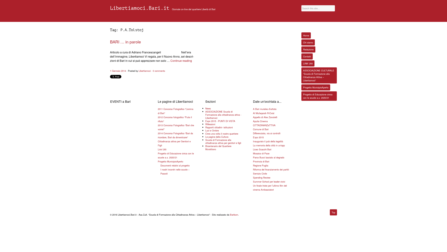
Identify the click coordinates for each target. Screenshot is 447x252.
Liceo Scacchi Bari (262, 149)
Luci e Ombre (212, 130)
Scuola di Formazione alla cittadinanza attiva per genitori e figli (223, 141)
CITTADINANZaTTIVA (264, 125)
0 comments (159, 70)
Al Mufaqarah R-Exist (263, 113)
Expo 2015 (258, 137)
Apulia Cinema (260, 121)
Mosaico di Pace (261, 153)
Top (333, 212)
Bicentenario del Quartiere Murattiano (218, 147)
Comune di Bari (261, 129)
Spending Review (261, 177)
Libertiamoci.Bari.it (139, 8)
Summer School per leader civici (269, 181)
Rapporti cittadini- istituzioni (219, 127)
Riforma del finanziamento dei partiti (271, 169)
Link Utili (162, 149)
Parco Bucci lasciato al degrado (268, 157)
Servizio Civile (260, 173)
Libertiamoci (145, 70)
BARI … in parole (125, 42)
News (208, 108)
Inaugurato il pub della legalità (268, 141)
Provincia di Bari (261, 161)
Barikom (234, 214)
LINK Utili (308, 63)
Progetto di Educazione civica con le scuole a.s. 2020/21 (317, 96)
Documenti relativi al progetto (175, 165)
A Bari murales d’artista (264, 109)
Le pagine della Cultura (216, 136)
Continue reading (181, 61)
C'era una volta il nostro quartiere (221, 133)
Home (306, 35)
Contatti (307, 56)
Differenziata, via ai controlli (266, 133)
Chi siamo (308, 42)
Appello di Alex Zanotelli (265, 117)
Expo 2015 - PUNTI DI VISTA (220, 121)
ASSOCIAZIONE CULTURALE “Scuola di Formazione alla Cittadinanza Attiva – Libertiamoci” (318, 75)
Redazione (308, 49)
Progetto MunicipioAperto (170, 161)
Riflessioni (210, 124)
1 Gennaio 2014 (118, 70)
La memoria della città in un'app (269, 145)
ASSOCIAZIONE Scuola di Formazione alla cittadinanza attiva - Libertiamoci (223, 115)
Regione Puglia (260, 165)
